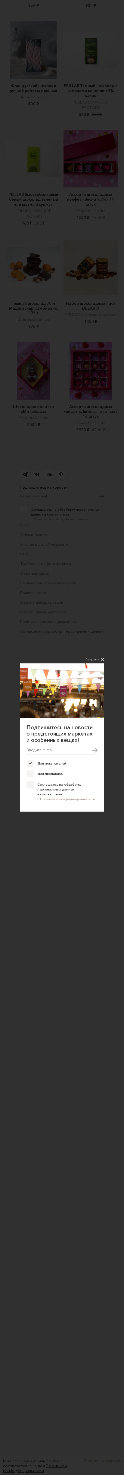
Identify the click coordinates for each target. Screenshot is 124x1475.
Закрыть (92, 659)
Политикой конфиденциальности (67, 799)
